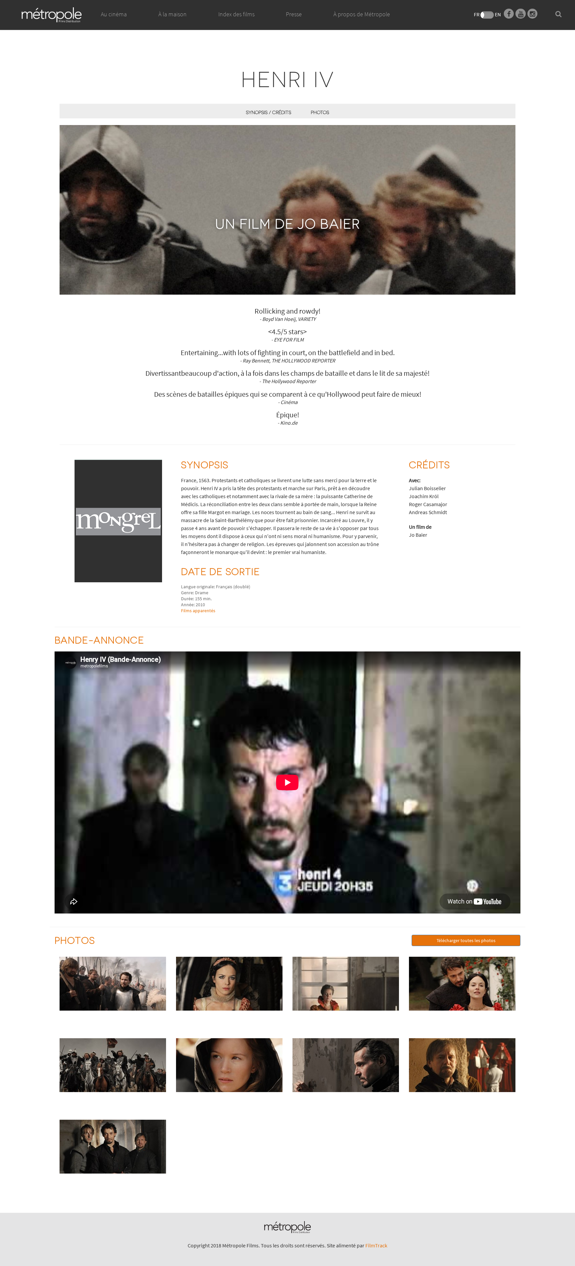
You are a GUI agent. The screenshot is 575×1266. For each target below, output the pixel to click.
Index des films (236, 14)
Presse (294, 14)
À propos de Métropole (361, 14)
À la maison (172, 14)
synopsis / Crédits (268, 112)
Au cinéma (114, 14)
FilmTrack (376, 1245)
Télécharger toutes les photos (466, 940)
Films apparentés (198, 611)
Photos (320, 112)
